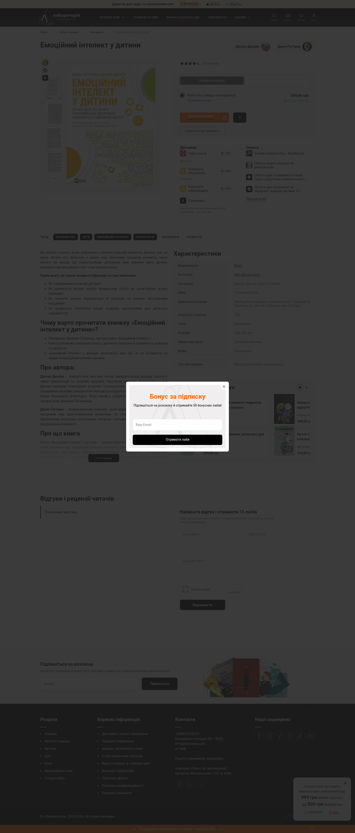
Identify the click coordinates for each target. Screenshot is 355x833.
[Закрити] (224, 386)
